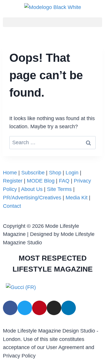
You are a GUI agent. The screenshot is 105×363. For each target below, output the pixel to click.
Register (12, 181)
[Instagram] (54, 308)
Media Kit (77, 198)
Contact (12, 206)
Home (10, 173)
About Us (32, 189)
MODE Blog (41, 181)
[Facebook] (10, 308)
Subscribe (33, 173)
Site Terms (60, 189)
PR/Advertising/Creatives (32, 198)
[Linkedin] (68, 308)
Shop (55, 173)
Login (72, 173)
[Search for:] (52, 142)
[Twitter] (25, 308)
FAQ (64, 181)
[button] (52, 22)
